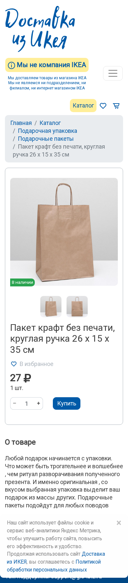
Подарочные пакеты (46, 138)
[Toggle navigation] (113, 73)
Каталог (83, 105)
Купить (66, 403)
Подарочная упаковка (47, 130)
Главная (21, 122)
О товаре (20, 442)
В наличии (22, 282)
